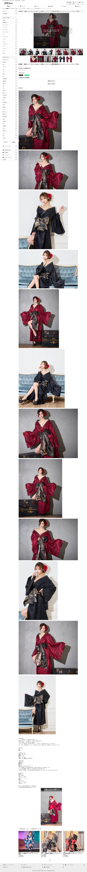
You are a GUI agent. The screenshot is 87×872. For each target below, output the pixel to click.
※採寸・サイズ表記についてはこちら (26, 758)
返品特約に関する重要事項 (24, 77)
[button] (69, 3)
